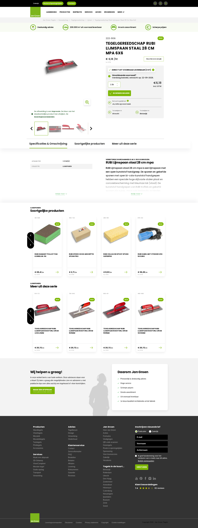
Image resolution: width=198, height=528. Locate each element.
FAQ (70, 454)
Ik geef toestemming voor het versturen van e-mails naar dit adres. (152, 458)
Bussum (106, 500)
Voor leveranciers (110, 454)
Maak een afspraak (41, 457)
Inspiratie (77, 12)
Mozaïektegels (39, 439)
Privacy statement (91, 522)
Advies (98, 12)
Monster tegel (38, 467)
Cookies (79, 522)
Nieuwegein (108, 494)
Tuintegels (37, 442)
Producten (65, 12)
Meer (120, 12)
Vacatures (107, 460)
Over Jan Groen (109, 430)
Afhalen (71, 463)
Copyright (104, 522)
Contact (71, 3)
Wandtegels (38, 430)
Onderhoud (72, 439)
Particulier (142, 431)
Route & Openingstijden (53, 3)
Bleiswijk (106, 470)
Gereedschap (63, 20)
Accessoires (38, 448)
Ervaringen (109, 12)
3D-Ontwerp (38, 460)
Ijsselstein (107, 497)
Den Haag (107, 479)
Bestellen (72, 457)
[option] (61, 65)
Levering (71, 467)
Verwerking (37, 476)
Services (88, 12)
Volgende (30, 247)
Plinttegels (37, 445)
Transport (37, 473)
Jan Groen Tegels (49, 20)
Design (71, 433)
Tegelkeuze (72, 430)
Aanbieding (51, 12)
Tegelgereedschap (78, 20)
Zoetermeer (107, 482)
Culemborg (107, 491)
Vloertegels (37, 433)
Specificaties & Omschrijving (48, 144)
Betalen (71, 460)
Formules (107, 436)
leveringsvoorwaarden (44, 117)
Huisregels (107, 445)
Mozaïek (36, 436)
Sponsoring (107, 451)
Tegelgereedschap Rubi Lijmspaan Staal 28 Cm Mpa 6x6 (115, 20)
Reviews (71, 476)
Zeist (105, 503)
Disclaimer (69, 522)
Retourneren (73, 470)
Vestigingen (108, 439)
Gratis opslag (38, 470)
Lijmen (89, 20)
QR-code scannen (110, 442)
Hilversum (107, 488)
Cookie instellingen (118, 522)
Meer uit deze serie (124, 144)
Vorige (30, 234)
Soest (105, 506)
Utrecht (106, 476)
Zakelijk (36, 3)
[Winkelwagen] (166, 3)
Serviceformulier (74, 451)
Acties (105, 433)
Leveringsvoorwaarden (53, 522)
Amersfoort (107, 485)
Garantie (71, 473)
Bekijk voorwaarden (146, 461)
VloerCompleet (39, 463)
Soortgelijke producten (89, 144)
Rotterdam (107, 473)
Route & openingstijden (112, 448)
